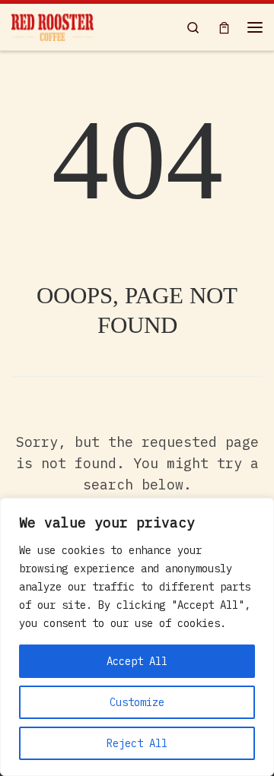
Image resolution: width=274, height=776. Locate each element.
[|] (52, 25)
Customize (137, 702)
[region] (137, 637)
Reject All (137, 743)
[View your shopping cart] (224, 27)
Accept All (137, 661)
